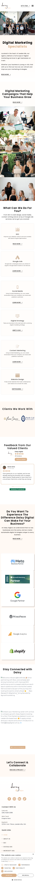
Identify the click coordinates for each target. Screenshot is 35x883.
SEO (17, 234)
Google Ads (17, 261)
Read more (11, 861)
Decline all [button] (25, 875)
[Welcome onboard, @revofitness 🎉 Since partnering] (17, 693)
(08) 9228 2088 (7, 813)
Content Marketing (17, 350)
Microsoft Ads (8, 851)
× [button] (33, 854)
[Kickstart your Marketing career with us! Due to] (17, 727)
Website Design (17, 379)
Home (5, 835)
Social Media (17, 291)
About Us (6, 839)
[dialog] (17, 867)
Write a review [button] (20, 459)
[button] (32, 5)
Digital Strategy (17, 321)
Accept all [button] (9, 875)
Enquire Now (6, 818)
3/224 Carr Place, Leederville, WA (14, 824)
